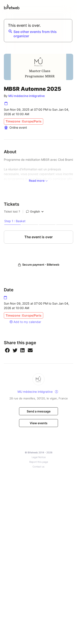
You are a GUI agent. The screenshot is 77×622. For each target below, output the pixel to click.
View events (38, 423)
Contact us (38, 466)
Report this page (38, 462)
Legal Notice (39, 457)
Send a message (38, 411)
